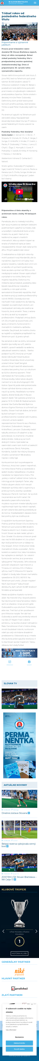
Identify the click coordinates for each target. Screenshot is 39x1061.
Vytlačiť (29, 665)
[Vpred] (36, 931)
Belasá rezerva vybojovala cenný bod (19, 845)
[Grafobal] (19, 988)
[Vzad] (3, 931)
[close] (32, 1004)
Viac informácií (11, 1030)
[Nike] (19, 972)
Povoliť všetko (19, 1049)
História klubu (19, 954)
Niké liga (16, 810)
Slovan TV (16, 874)
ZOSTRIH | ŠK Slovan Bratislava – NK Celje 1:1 (19, 878)
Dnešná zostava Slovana (15, 813)
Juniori (15, 840)
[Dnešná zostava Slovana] (19, 799)
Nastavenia (19, 1037)
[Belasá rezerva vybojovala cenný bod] (19, 829)
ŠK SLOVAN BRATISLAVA (18, 2)
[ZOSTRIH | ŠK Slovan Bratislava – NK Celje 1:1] (19, 863)
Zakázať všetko (19, 1043)
